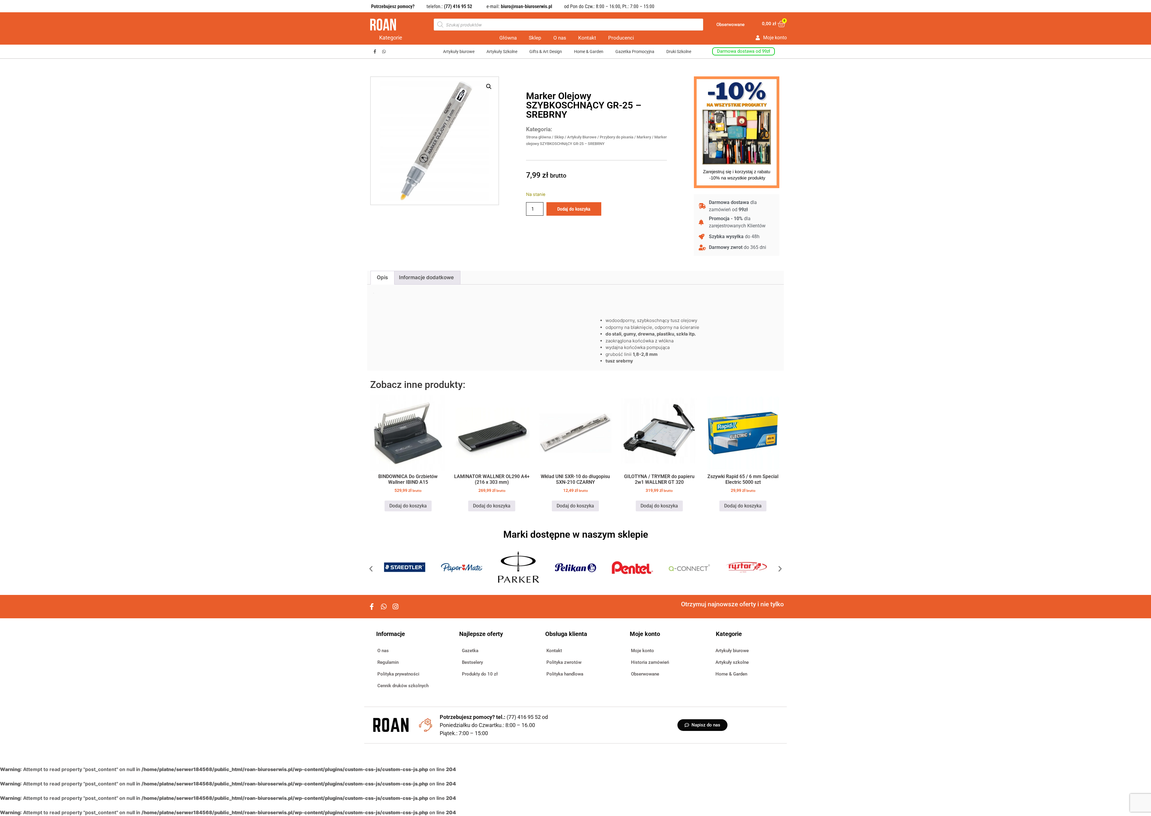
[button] (488, 86)
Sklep (535, 38)
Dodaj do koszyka (573, 208)
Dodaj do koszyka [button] (408, 506)
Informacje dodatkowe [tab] (426, 277)
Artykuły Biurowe (581, 137)
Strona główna (538, 137)
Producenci (621, 38)
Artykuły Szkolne (501, 51)
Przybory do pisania (616, 137)
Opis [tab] (382, 277)
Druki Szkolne (678, 51)
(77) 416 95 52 (524, 717)
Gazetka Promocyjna (634, 51)
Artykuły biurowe (458, 51)
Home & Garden (588, 51)
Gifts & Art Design (545, 51)
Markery (644, 137)
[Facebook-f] (374, 51)
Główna (508, 38)
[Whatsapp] (384, 51)
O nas (559, 38)
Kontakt (587, 38)
